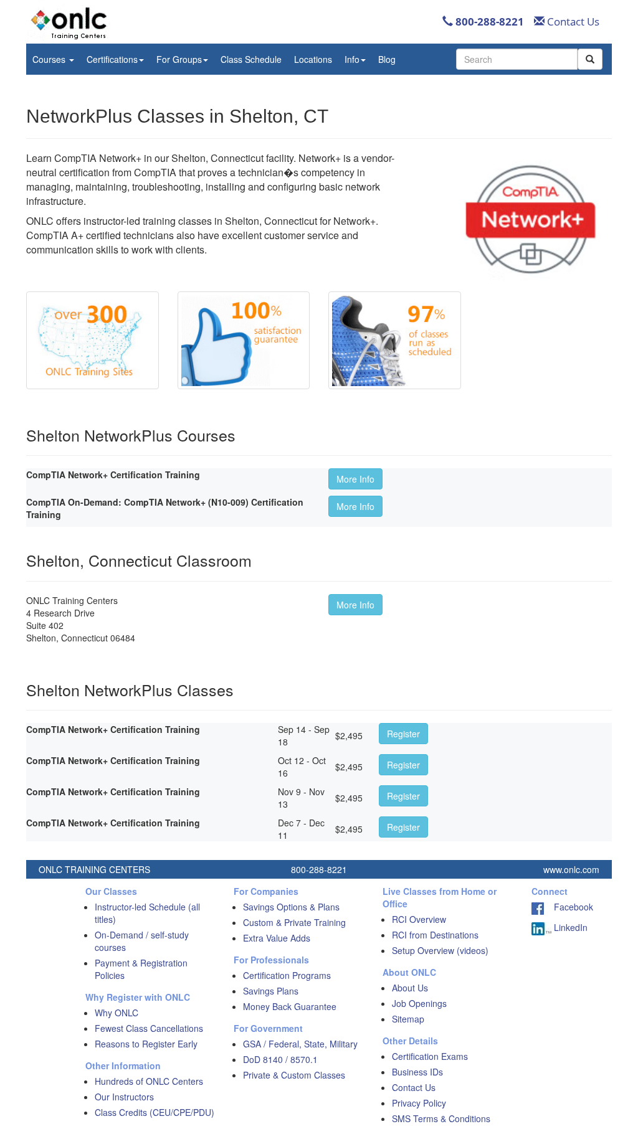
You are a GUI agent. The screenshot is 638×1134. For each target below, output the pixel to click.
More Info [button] (355, 479)
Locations (313, 59)
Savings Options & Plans (291, 906)
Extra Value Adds (276, 938)
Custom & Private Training (294, 922)
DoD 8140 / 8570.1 (280, 1059)
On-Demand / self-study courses (142, 940)
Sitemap (408, 1019)
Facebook (568, 906)
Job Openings (419, 1003)
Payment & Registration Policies (141, 969)
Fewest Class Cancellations (149, 1028)
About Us (410, 987)
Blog (387, 59)
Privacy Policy (419, 1103)
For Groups (179, 59)
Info (352, 59)
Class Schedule (251, 59)
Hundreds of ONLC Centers (149, 1081)
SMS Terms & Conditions (441, 1118)
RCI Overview (419, 919)
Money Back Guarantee (289, 1006)
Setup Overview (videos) (440, 950)
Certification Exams (430, 1056)
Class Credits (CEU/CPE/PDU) (154, 1112)
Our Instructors (124, 1096)
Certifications (112, 59)
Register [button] (403, 733)
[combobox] (517, 59)
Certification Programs (287, 975)
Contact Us (572, 21)
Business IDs (417, 1071)
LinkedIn (569, 927)
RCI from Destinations (435, 934)
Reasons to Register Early (146, 1043)
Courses (50, 59)
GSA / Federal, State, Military (300, 1043)
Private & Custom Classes (294, 1075)
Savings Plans (270, 991)
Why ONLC (116, 1012)
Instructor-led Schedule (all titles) (147, 912)
